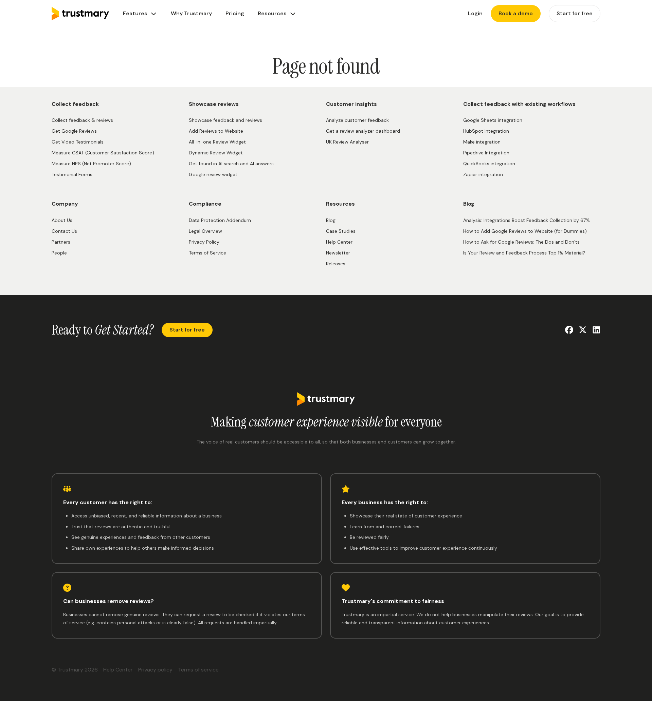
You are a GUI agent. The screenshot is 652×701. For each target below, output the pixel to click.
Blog (331, 220)
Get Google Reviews (74, 131)
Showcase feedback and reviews (225, 120)
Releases (335, 264)
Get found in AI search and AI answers (231, 163)
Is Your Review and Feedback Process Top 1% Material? (524, 253)
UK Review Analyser (347, 142)
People (59, 253)
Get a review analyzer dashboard (363, 131)
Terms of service (198, 669)
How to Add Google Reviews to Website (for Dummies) (525, 231)
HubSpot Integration (486, 131)
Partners (61, 242)
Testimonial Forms (72, 174)
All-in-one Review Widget (217, 142)
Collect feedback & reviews (82, 120)
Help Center (339, 242)
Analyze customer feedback (357, 120)
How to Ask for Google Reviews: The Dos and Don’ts (521, 242)
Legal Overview (205, 231)
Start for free (187, 329)
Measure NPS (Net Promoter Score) (91, 163)
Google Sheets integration (492, 120)
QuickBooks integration (489, 163)
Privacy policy (155, 669)
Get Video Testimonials (78, 142)
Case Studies (341, 231)
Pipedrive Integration (486, 153)
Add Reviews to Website (216, 131)
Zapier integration (483, 174)
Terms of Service (207, 253)
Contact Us (64, 231)
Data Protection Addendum (220, 220)
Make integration (482, 142)
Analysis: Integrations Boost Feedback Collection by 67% (526, 220)
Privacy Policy (204, 242)
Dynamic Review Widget (216, 153)
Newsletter (338, 253)
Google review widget (213, 174)
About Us (62, 220)
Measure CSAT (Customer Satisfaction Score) (103, 153)
